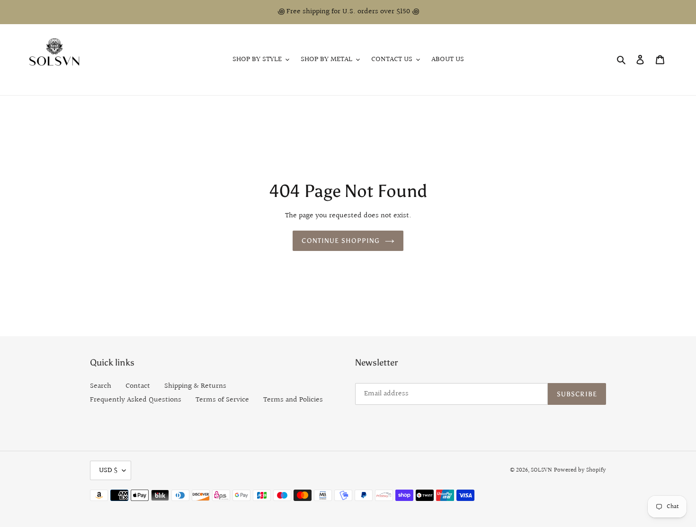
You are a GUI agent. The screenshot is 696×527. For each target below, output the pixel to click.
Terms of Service (222, 400)
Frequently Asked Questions (135, 400)
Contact (137, 386)
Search (100, 386)
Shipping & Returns (195, 386)
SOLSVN (541, 470)
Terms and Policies (293, 400)
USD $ (108, 470)
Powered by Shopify (580, 470)
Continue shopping (341, 241)
